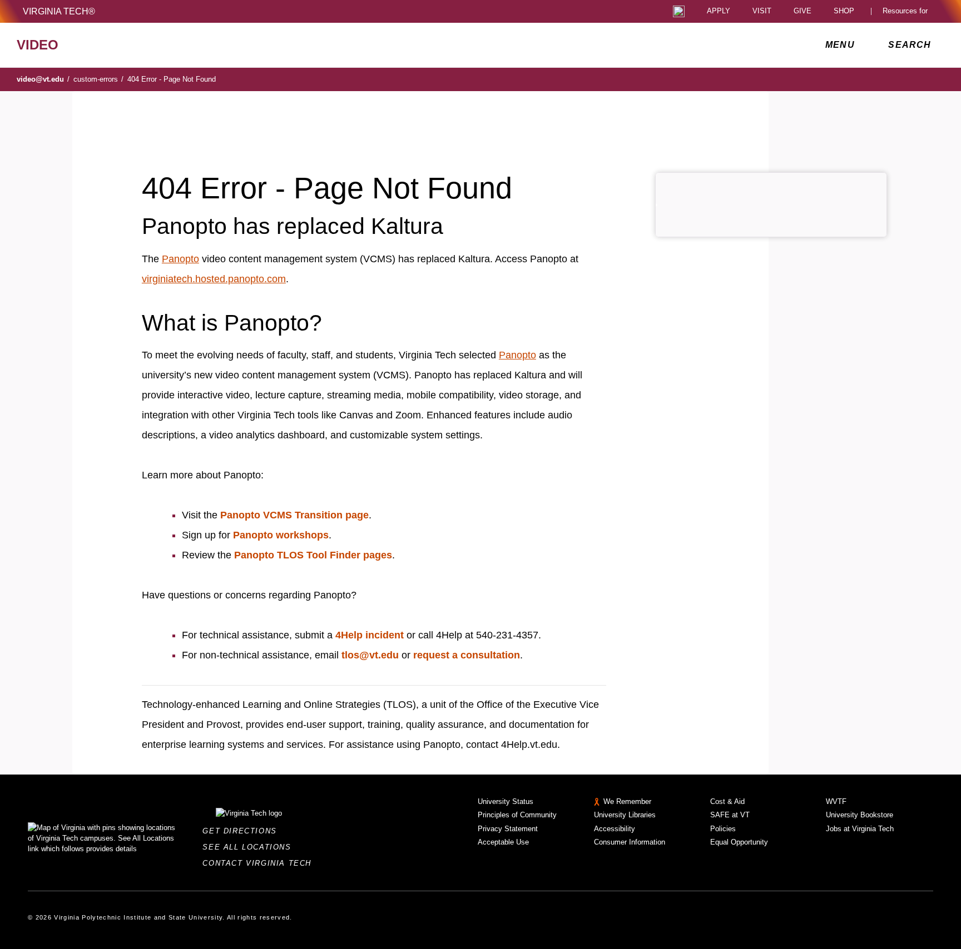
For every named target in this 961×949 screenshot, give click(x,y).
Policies (723, 829)
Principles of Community (517, 815)
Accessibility (614, 829)
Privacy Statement (508, 829)
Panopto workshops (281, 535)
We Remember (627, 801)
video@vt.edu (43, 79)
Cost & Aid (727, 801)
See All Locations (249, 847)
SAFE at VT (730, 815)
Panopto (180, 258)
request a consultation (466, 655)
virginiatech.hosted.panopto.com (214, 278)
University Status (505, 801)
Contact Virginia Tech (260, 863)
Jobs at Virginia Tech (860, 829)
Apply (718, 11)
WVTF (836, 801)
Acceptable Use (503, 842)
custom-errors (98, 79)
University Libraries (625, 815)
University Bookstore (859, 815)
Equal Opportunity (739, 842)
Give (802, 11)
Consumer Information (629, 842)
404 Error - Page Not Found (171, 79)
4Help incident (369, 635)
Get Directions (242, 831)
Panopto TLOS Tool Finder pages (313, 555)
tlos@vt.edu (370, 655)
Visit (761, 11)
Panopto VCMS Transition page (294, 515)
